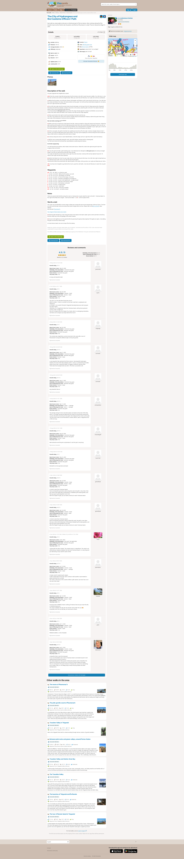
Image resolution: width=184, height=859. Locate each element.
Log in (134, 10)
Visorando (49, 12)
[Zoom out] (135, 43)
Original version (128, 31)
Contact (49, 848)
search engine (81, 831)
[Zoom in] (135, 40)
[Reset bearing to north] (135, 45)
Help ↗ (61, 10)
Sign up (129, 10)
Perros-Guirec (85, 47)
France (85, 42)
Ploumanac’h (57, 209)
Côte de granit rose (87, 44)
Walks (56, 10)
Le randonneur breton (125, 18)
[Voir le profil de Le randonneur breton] (112, 20)
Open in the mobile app (57, 69)
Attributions (110, 55)
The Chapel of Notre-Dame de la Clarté (56, 212)
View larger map (123, 74)
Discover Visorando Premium (90, 61)
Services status (87, 856)
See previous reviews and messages (76, 675)
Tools (49, 10)
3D (133, 54)
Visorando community (52, 850)
